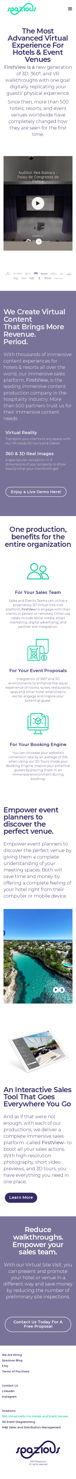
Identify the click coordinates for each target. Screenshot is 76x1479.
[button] (35, 492)
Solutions (9, 1411)
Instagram (9, 1396)
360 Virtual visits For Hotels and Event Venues (35, 1416)
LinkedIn (8, 1391)
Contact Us (10, 1385)
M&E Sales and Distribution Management (31, 1427)
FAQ (5, 1366)
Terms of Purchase (15, 1371)
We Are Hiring (12, 1355)
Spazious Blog (12, 1360)
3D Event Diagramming (18, 1422)
